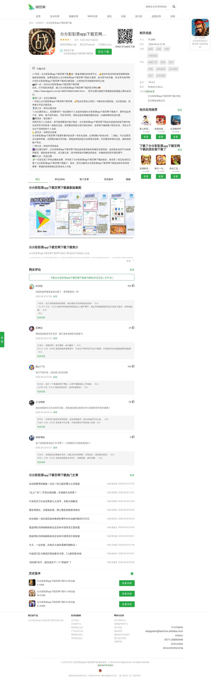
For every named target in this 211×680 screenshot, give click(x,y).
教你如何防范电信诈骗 (173, 647)
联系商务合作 (77, 627)
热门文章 (84, 179)
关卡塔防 (173, 68)
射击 (171, 62)
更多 (132, 269)
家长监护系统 (120, 638)
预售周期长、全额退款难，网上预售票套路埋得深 (54, 509)
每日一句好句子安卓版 (160, 168)
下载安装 (94, 39)
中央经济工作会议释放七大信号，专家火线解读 (53, 501)
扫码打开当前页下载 (125, 46)
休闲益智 (161, 68)
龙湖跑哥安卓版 (146, 168)
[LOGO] (37, 6)
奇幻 (151, 75)
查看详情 (127, 583)
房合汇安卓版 (175, 168)
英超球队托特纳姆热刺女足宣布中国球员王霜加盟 (54, 527)
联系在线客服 (177, 643)
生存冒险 (161, 75)
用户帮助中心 (120, 620)
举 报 (2, 339)
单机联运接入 (77, 638)
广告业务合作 (77, 630)
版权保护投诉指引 (122, 634)
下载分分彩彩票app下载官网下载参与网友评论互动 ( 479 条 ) (81, 277)
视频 (128, 179)
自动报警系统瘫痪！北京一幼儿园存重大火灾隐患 (54, 483)
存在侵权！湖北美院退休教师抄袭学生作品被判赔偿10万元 (59, 518)
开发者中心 (76, 623)
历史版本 (108, 179)
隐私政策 (150, 91)
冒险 (151, 68)
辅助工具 (153, 62)
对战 (159, 48)
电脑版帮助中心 (121, 623)
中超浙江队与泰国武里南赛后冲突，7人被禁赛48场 (55, 553)
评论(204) (60, 179)
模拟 (151, 48)
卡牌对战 (153, 55)
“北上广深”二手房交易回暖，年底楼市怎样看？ (53, 492)
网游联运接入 (77, 634)
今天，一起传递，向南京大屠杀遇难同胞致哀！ (53, 544)
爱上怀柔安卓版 (146, 128)
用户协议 (118, 627)
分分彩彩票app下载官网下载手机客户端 (45, 620)
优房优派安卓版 (160, 128)
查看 (146, 136)
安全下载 (103, 51)
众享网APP (175, 128)
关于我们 (75, 620)
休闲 (167, 48)
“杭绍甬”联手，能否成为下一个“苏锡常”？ (50, 562)
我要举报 (118, 641)
